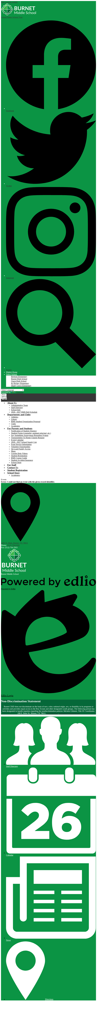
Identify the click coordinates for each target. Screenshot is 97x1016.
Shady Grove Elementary (21, 386)
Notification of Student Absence (24, 431)
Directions (49, 999)
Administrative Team (19, 405)
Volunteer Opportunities (20, 447)
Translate (19, 392)
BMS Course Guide (19, 458)
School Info (15, 410)
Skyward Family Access (20, 449)
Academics (15, 426)
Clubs (13, 424)
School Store (16, 462)
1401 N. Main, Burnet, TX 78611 (14, 543)
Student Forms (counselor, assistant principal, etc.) (31, 433)
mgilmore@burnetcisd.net (69, 713)
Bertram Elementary (19, 377)
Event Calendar (17, 440)
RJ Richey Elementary (20, 383)
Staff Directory (17, 408)
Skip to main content (9, 2)
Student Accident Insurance (22, 460)
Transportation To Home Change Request (27, 438)
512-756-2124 (52, 713)
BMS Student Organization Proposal (25, 421)
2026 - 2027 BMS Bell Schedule (24, 412)
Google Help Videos (19, 453)
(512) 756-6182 (13, 545)
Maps (13, 451)
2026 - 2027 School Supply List (24, 442)
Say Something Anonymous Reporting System (29, 435)
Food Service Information (21, 444)
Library (14, 419)
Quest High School (18, 381)
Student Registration (19, 456)
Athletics (14, 417)
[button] (11, 374)
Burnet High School (19, 379)
